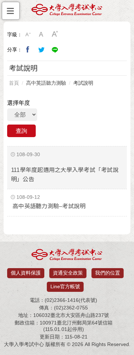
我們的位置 (107, 273)
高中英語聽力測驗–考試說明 (49, 206)
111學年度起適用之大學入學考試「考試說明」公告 (65, 174)
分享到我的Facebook (28, 49)
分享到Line (55, 49)
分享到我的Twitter (41, 49)
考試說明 (83, 83)
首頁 (14, 83)
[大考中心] (67, 11)
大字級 (55, 34)
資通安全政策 (68, 273)
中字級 (41, 34)
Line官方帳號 (65, 286)
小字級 (28, 34)
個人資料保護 (26, 273)
